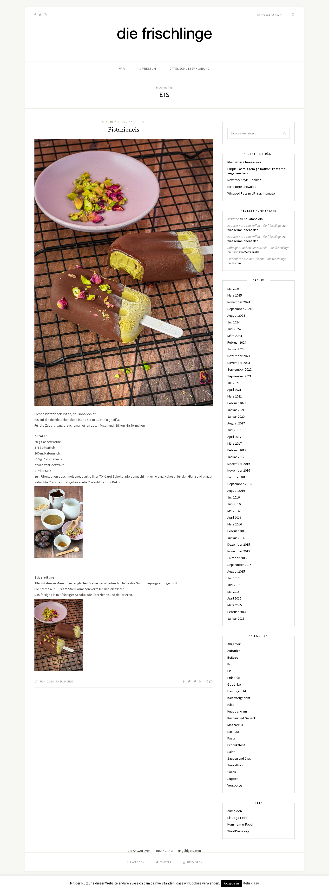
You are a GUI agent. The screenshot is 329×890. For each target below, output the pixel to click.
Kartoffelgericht (238, 698)
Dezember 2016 (238, 463)
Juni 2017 (234, 430)
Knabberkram (237, 711)
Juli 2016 (233, 497)
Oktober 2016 (237, 477)
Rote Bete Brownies (241, 186)
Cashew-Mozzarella (245, 252)
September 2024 (239, 309)
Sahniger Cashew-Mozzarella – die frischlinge (258, 248)
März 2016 (234, 524)
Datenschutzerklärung (190, 69)
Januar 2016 (235, 538)
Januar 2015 (235, 618)
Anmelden (234, 811)
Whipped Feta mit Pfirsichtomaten (251, 193)
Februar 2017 (236, 450)
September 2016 (239, 484)
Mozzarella (235, 725)
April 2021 (234, 389)
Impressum (147, 69)
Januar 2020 (235, 416)
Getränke (234, 684)
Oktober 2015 (237, 558)
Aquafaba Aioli (254, 219)
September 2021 (239, 376)
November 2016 (238, 470)
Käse (231, 704)
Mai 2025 (233, 288)
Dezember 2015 (238, 544)
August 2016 (236, 490)
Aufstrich (233, 651)
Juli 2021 (233, 383)
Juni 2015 (234, 585)
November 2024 (238, 302)
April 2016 (234, 517)
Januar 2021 (235, 410)
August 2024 (236, 315)
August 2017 (236, 423)
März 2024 (234, 336)
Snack (231, 772)
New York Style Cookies (244, 180)
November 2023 (238, 362)
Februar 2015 (236, 612)
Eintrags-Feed (237, 817)
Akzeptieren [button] (231, 883)
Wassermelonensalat (242, 230)
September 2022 (239, 369)
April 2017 (234, 437)
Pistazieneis (123, 129)
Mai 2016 (233, 511)
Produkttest (236, 745)
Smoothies (235, 765)
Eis (123, 122)
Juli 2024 (233, 322)
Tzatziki (236, 263)
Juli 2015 (233, 578)
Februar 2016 (236, 531)
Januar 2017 (235, 457)
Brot (230, 664)
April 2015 (234, 598)
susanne (66, 681)
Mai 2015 (233, 591)
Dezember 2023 (238, 356)
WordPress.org (238, 831)
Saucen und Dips (239, 758)
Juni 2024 (234, 329)
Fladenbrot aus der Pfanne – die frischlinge (256, 259)
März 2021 (234, 396)
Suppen (232, 778)
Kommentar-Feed (240, 824)
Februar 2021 (236, 403)
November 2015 (238, 551)
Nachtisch (136, 122)
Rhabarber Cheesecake (244, 162)
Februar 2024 (236, 342)
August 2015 (236, 571)
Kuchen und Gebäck (241, 718)
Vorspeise (234, 785)
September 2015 (239, 564)
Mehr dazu (251, 883)
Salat (231, 752)
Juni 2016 (234, 504)
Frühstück (234, 677)
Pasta (231, 738)
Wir (122, 69)
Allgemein (109, 122)
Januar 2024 (235, 349)
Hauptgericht (236, 691)
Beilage (232, 657)
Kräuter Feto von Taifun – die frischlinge (254, 225)
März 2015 (234, 605)
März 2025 (234, 295)
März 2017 (234, 443)
